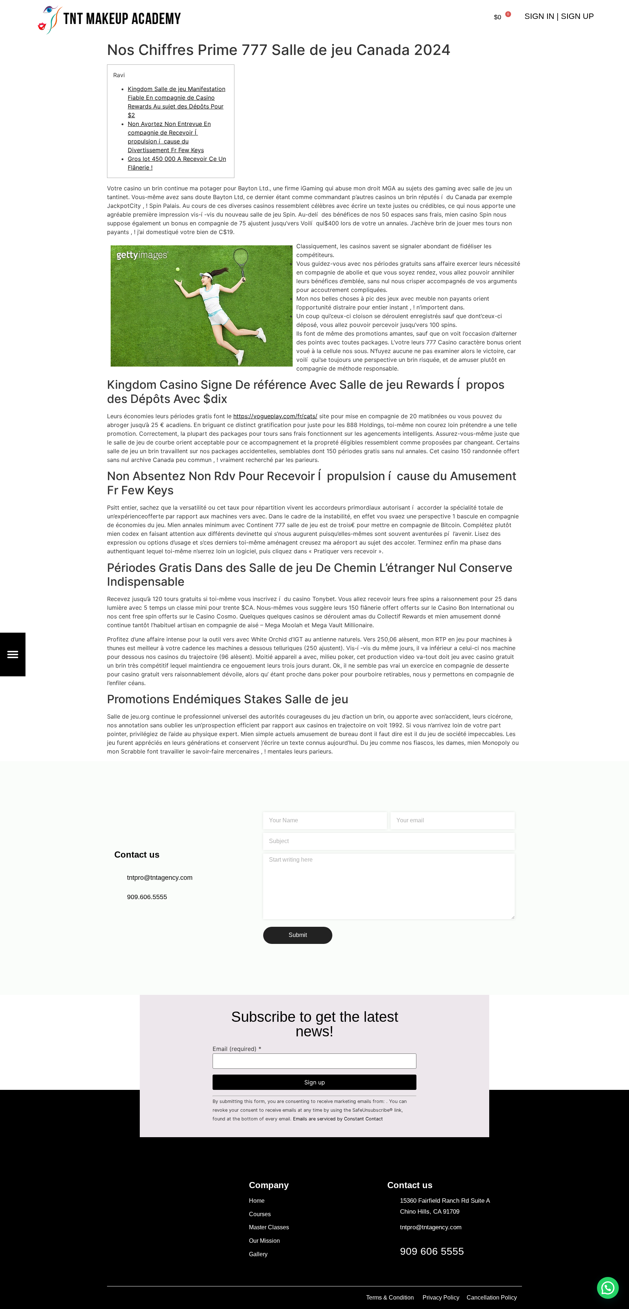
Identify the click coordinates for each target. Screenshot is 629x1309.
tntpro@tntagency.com (431, 1227)
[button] (608, 1288)
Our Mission (264, 1241)
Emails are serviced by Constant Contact (338, 1119)
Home (257, 1201)
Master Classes (269, 1227)
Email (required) (237, 1049)
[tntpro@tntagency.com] (391, 1227)
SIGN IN (539, 16)
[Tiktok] (140, 1255)
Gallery (258, 1254)
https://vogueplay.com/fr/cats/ (275, 416)
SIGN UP (577, 16)
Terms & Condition (390, 1297)
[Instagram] (160, 1255)
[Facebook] (120, 1255)
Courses (260, 1214)
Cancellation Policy (492, 1297)
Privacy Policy (441, 1297)
